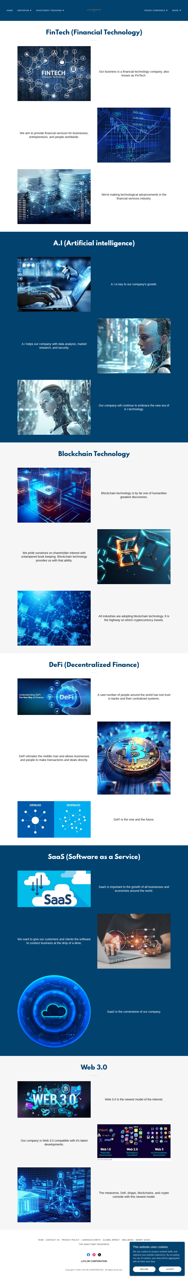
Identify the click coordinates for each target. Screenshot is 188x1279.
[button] (24, 10)
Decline (144, 1269)
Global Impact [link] (111, 1240)
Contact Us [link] (53, 1240)
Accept (170, 1269)
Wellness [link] (127, 1240)
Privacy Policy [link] (70, 1240)
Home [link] (10, 10)
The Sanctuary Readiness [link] (94, 1244)
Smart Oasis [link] (143, 1240)
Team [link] (41, 1240)
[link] (94, 10)
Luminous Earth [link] (91, 1240)
